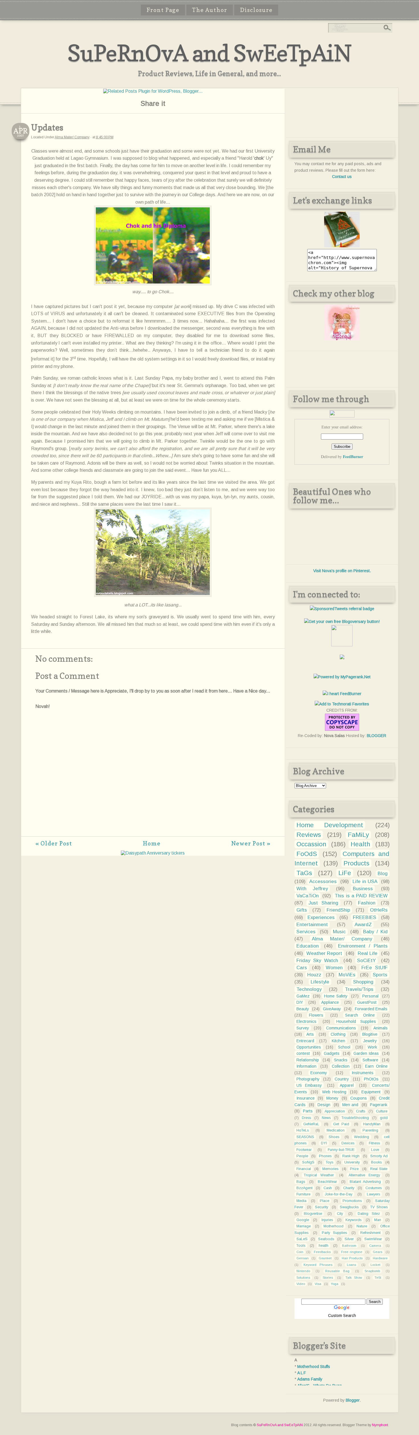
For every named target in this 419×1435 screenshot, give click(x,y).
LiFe (344, 873)
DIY (299, 1002)
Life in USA (365, 881)
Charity (348, 1188)
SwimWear (373, 1239)
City (340, 1214)
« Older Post (53, 843)
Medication (336, 1130)
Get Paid (341, 1124)
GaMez (303, 996)
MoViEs (347, 974)
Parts (308, 1111)
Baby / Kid (375, 931)
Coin (299, 1252)
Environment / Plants (363, 946)
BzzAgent (304, 1188)
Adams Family (309, 1379)
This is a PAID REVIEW (361, 895)
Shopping (363, 982)
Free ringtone (351, 1252)
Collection (340, 1066)
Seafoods (326, 1239)
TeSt (378, 1277)
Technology (309, 989)
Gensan (302, 1258)
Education (307, 946)
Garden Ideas (366, 1053)
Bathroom (349, 1245)
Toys (329, 1162)
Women (334, 967)
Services (306, 931)
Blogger (353, 1400)
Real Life (367, 953)
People (302, 1156)
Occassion (311, 844)
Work (372, 1047)
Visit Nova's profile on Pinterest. (342, 570)
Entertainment (312, 924)
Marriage (303, 1226)
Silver (349, 1239)
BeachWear (327, 1182)
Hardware (380, 1258)
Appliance (330, 1002)
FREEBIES (364, 917)
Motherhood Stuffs (313, 1366)
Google (302, 1220)
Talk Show (353, 1277)
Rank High (351, 1156)
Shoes (334, 1137)
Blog (383, 873)
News (326, 1118)
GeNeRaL (311, 1124)
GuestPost (367, 1002)
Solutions (303, 1277)
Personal (370, 996)
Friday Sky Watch (317, 960)
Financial (303, 1169)
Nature (362, 1226)
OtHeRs (379, 910)
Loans (351, 1264)
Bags (300, 1182)
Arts (310, 1034)
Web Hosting (334, 1092)
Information (306, 1066)
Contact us (342, 176)
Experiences (321, 917)
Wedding (361, 1137)
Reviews (308, 834)
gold (384, 1118)
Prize (354, 1169)
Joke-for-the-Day (338, 1194)
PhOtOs (371, 1079)
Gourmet (325, 1258)
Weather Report (324, 953)
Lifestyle (320, 982)
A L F (301, 1373)
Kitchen (338, 1041)
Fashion (366, 903)
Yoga (334, 1284)
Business (363, 888)
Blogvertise (313, 1214)
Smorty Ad (379, 1156)
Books (376, 1162)
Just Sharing (323, 903)
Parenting (370, 1130)
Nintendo (303, 1271)
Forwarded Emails (371, 1009)
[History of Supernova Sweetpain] (342, 246)
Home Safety (335, 996)
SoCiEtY (366, 960)
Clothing (338, 1034)
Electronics (306, 1021)
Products (356, 863)
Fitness (374, 1143)
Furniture (303, 1194)
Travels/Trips (359, 989)
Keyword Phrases (318, 1264)
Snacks (340, 1060)
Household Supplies (356, 1021)
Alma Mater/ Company (72, 137)
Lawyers (373, 1194)
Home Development (329, 825)
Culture (381, 1111)
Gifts (301, 910)
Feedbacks (322, 1252)
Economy (318, 1072)
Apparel (347, 1085)
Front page (163, 10)
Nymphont (380, 1425)
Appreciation (335, 1111)
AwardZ (363, 924)
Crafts (360, 1111)
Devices (347, 1143)
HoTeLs (302, 1130)
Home (151, 843)
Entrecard (305, 1041)
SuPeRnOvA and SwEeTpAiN (209, 53)
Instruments (362, 1072)
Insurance (305, 1098)
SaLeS (302, 1239)
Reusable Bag (337, 1271)
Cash (328, 1188)
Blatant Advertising (365, 1182)
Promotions (352, 1201)
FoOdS (306, 853)
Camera (375, 1245)
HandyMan (372, 1124)
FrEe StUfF (374, 967)
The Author (209, 10)
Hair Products (352, 1258)
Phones (325, 1156)
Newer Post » (250, 843)
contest (303, 1053)
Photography (308, 1079)
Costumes (373, 1188)
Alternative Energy (364, 1175)
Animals (380, 1028)
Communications (341, 1028)
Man (377, 1220)
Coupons (358, 1098)
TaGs (304, 873)
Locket (375, 1264)
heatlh (323, 1246)
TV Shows (378, 1207)
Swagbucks (349, 1207)
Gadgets (331, 1053)
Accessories (323, 881)
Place (324, 1201)
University (352, 1162)
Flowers (316, 1015)
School (344, 1047)
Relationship (307, 1060)
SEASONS (305, 1137)
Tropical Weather (319, 1175)
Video (300, 1284)
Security (321, 1207)
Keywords (353, 1220)
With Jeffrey (312, 888)
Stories (328, 1277)
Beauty (302, 1009)
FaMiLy (358, 834)
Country (342, 1079)
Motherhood (333, 1226)
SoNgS (308, 1162)
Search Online (360, 1015)
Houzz (314, 974)
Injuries (327, 1220)
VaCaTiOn (307, 895)
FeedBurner (353, 457)
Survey (302, 1028)
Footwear (304, 1150)
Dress (306, 1118)
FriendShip (338, 910)
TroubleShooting (355, 1118)
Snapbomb (372, 1271)
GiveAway (332, 1009)
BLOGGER (376, 735)
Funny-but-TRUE (341, 1150)
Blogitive (369, 1034)
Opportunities (308, 1047)
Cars (301, 967)
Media (301, 1201)
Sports (380, 974)
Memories (330, 1169)
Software (370, 1060)
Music (339, 931)
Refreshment (370, 1233)
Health (360, 844)
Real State (379, 1169)
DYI (324, 1143)
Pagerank (378, 1104)
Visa (318, 1284)
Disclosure (256, 10)
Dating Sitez (369, 1214)
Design (324, 1104)
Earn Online (376, 1066)
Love (375, 1150)
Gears (377, 1252)
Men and (350, 1104)
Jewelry (370, 1041)
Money (332, 1098)
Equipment (371, 1092)
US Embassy (309, 1085)
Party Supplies (334, 1233)
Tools (300, 1246)
